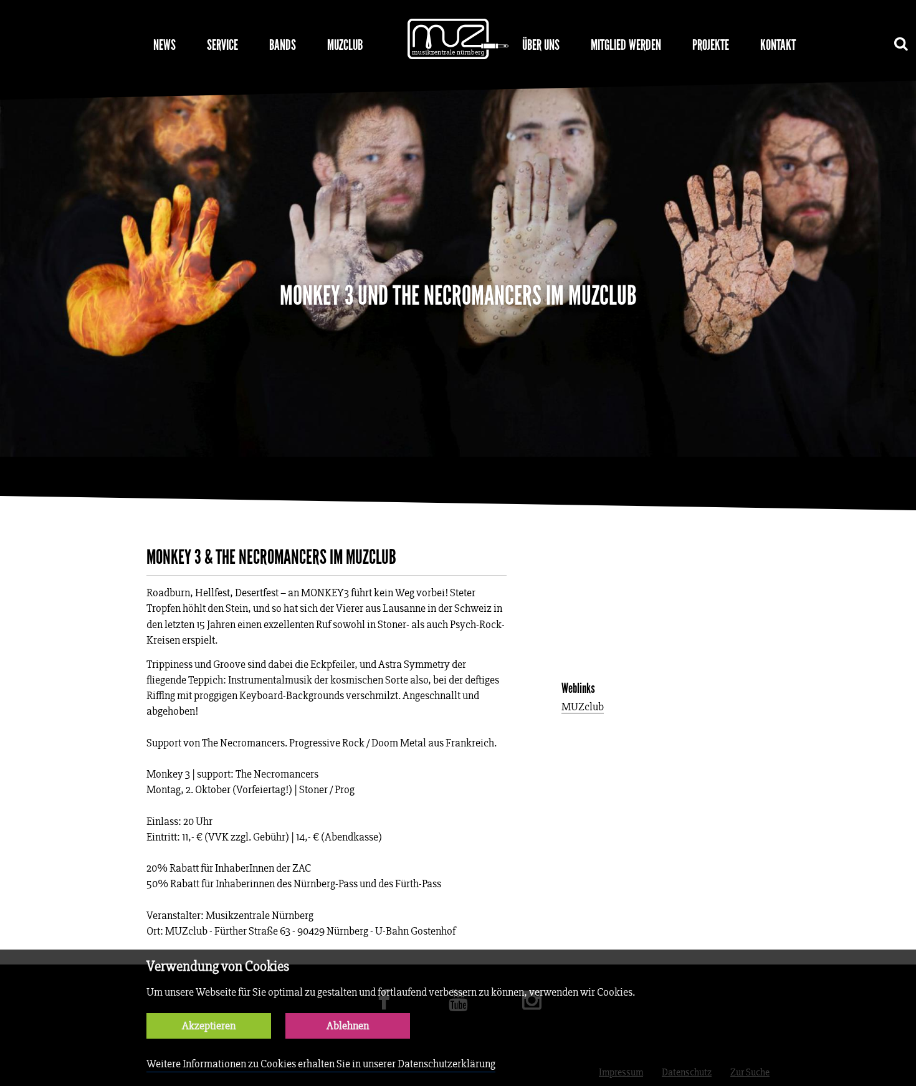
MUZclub (345, 45)
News (164, 45)
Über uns (541, 45)
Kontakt (778, 45)
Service (222, 45)
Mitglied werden (626, 45)
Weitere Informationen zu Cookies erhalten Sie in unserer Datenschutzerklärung (320, 1063)
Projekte (710, 45)
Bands (282, 45)
